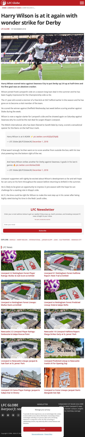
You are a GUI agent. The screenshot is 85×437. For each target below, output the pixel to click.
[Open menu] (82, 3)
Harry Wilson (22, 240)
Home (4, 8)
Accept (42, 429)
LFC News (7, 247)
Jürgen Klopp (47, 240)
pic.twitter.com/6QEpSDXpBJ (45, 136)
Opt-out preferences (37, 434)
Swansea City (76, 240)
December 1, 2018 (40, 141)
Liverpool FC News (14, 8)
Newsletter (42, 404)
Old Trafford (64, 240)
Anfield (12, 240)
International (34, 240)
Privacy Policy (48, 434)
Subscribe (42, 231)
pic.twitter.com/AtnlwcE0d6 (28, 165)
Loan (56, 240)
